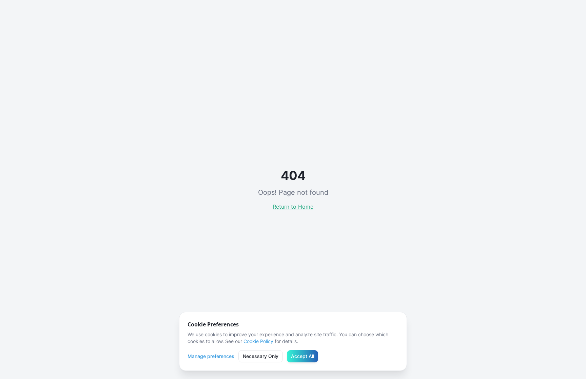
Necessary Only (260, 356)
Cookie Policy (258, 341)
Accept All (302, 356)
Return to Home (293, 206)
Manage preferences (211, 356)
